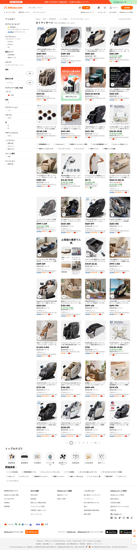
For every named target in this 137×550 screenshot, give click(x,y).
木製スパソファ (94, 148)
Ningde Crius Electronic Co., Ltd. (47, 312)
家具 (44, 19)
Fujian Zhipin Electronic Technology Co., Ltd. (120, 98)
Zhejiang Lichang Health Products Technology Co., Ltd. (71, 186)
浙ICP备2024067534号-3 (120, 547)
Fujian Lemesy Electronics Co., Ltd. (47, 229)
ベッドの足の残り (13, 472)
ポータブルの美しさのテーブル (88, 472)
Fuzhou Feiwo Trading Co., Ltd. (46, 98)
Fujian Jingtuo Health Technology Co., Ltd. (95, 135)
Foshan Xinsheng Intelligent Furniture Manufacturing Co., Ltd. (71, 135)
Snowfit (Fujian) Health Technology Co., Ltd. (120, 230)
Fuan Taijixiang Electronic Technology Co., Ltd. (95, 58)
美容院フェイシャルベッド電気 (78, 144)
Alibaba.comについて (11, 491)
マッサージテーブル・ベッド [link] (80, 19)
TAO (84, 541)
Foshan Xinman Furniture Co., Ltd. (47, 184)
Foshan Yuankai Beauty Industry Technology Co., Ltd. (47, 270)
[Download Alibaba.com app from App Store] (111, 532)
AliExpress (40, 541)
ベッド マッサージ (13, 481)
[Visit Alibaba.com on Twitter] (119, 518)
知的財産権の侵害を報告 (91, 510)
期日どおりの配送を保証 (38, 502)
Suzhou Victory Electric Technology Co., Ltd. (71, 230)
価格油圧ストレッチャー (41, 476)
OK (30, 73)
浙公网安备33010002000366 (101, 547)
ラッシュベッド (80, 148)
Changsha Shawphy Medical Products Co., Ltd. (47, 135)
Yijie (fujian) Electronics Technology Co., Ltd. (120, 270)
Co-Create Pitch (9, 499)
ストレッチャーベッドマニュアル (51, 472)
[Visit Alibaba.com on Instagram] (123, 518)
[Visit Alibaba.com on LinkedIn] (115, 518)
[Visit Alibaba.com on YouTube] (127, 518)
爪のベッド (12, 476)
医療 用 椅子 (109, 476)
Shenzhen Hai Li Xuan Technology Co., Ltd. (95, 270)
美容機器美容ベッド (44, 144)
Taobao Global (76, 541)
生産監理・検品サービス (38, 510)
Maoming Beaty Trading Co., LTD (95, 98)
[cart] (105, 8)
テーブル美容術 (70, 472)
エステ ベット (122, 476)
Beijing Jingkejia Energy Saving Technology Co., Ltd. (120, 59)
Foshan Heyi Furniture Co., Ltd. (94, 312)
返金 (85, 506)
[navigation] (19, 231)
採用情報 (7, 506)
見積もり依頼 (61, 499)
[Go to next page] (99, 443)
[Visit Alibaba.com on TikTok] (131, 518)
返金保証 (33, 499)
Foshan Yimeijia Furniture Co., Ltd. (120, 190)
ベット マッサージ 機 (94, 476)
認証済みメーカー (62, 495)
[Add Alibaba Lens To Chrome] (32, 532)
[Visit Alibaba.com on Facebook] (111, 518)
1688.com (48, 541)
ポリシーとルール (36, 514)
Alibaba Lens (8, 532)
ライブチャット (89, 499)
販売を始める (114, 499)
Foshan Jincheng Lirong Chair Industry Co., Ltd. (71, 314)
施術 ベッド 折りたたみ (76, 476)
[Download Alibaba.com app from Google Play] (126, 532)
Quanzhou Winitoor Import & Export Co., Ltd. (47, 354)
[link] (134, 530)
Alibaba (38, 19)
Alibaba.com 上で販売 (117, 495)
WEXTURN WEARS (91, 186)
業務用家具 (52, 19)
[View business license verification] (87, 547)
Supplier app (71, 532)
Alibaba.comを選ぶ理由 (11, 495)
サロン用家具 (63, 19)
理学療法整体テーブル (30, 472)
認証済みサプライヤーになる (119, 506)
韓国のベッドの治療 (109, 148)
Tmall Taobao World (59, 541)
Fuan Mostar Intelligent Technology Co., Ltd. (71, 60)
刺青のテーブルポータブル (46, 148)
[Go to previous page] (67, 443)
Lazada (68, 541)
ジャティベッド (24, 476)
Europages (97, 541)
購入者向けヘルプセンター (92, 495)
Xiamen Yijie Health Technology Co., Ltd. (47, 58)
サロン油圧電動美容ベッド (100, 144)
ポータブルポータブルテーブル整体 (112, 472)
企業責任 (7, 502)
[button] (80, 7)
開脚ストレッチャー (59, 476)
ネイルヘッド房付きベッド (120, 144)
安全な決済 (34, 495)
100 (95, 443)
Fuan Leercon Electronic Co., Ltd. (95, 230)
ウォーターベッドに (64, 148)
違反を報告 (87, 514)
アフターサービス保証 (38, 506)
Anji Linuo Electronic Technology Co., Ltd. (120, 137)
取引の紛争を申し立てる (91, 502)
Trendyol (90, 541)
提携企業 (113, 510)
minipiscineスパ (60, 144)
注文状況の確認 (115, 502)
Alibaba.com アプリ (84, 532)
